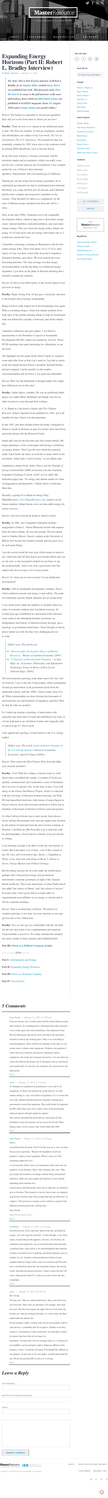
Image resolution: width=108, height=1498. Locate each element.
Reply (12, 1074)
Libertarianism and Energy (23, 959)
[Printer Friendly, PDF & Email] (96, 59)
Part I (57, 85)
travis (12, 1082)
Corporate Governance (85, 131)
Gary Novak (15, 1017)
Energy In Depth (83, 246)
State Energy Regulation (86, 127)
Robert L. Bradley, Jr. (85, 87)
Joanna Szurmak (83, 111)
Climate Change (83, 123)
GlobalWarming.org (84, 250)
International (81, 140)
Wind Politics (82, 135)
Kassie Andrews (83, 95)
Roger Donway (12, 72)
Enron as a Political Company (27, 945)
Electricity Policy (83, 148)
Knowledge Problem (84, 259)
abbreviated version (48, 98)
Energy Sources (83, 144)
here (49, 85)
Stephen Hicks (30, 85)
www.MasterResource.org (32, 499)
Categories (36, 37)
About (14, 37)
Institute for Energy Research (88, 254)
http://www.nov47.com (20, 1214)
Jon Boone (14, 1226)
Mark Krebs (81, 107)
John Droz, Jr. (82, 99)
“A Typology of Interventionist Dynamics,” (31, 659)
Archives (91, 37)
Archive (90, 208)
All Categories (90, 201)
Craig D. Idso (82, 103)
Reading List (64, 37)
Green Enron (17, 981)
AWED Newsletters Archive (87, 152)
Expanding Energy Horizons (25, 966)
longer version (28, 107)
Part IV (15, 94)
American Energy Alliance (87, 242)
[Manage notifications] (102, 1492)
